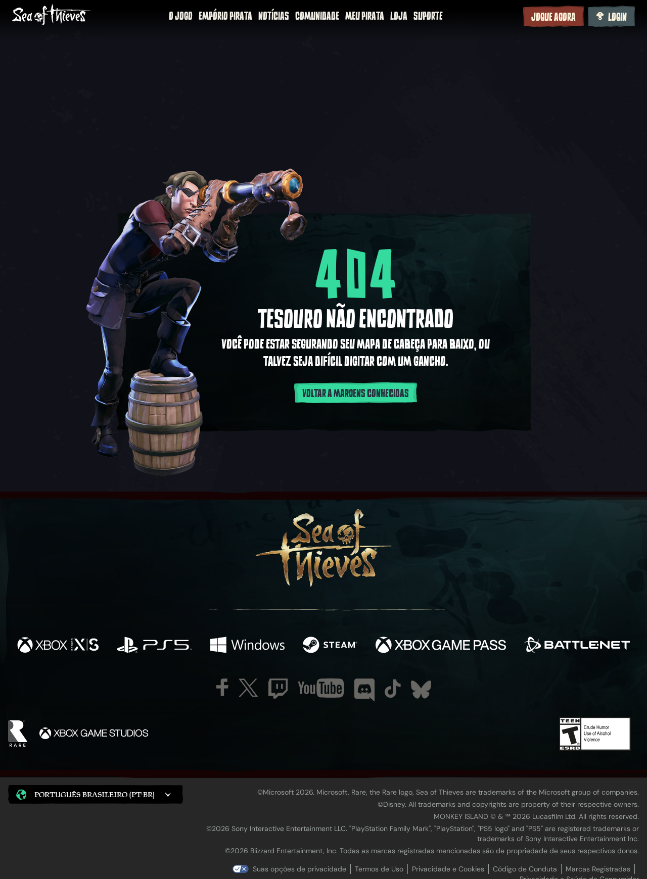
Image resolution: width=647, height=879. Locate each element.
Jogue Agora (553, 17)
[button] (95, 794)
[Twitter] (248, 687)
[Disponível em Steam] (330, 646)
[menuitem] (181, 16)
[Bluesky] (421, 689)
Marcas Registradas (598, 868)
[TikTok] (393, 688)
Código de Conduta (525, 868)
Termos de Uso (379, 868)
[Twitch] (278, 688)
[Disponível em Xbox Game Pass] (441, 646)
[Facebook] (222, 687)
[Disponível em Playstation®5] (154, 646)
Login (617, 17)
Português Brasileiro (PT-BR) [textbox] (94, 794)
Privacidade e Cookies (448, 868)
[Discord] (364, 690)
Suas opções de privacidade (299, 868)
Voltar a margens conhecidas (355, 393)
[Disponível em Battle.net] (577, 646)
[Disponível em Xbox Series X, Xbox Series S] (58, 646)
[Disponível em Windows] (247, 646)
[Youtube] (321, 688)
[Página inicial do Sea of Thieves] (51, 16)
